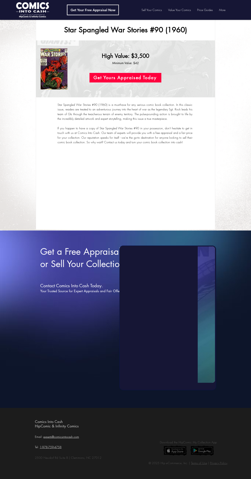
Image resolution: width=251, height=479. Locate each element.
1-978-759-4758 (51, 447)
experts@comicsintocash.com (61, 437)
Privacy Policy (218, 463)
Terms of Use (199, 463)
